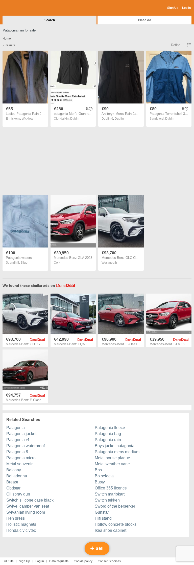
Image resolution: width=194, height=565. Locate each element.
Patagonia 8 (17, 452)
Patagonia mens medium (117, 452)
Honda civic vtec (21, 530)
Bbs (98, 470)
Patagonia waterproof (25, 446)
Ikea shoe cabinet (110, 530)
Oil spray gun (18, 494)
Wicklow (27, 118)
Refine (175, 45)
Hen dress (15, 518)
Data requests (58, 561)
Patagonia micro (21, 458)
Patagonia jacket (21, 434)
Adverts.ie (22, 8)
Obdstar (13, 488)
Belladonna (16, 476)
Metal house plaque (112, 458)
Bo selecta (104, 476)
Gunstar (102, 512)
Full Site (8, 561)
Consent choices (109, 561)
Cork (57, 262)
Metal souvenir (19, 464)
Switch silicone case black (30, 500)
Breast (12, 482)
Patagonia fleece (110, 428)
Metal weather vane (112, 464)
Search (49, 20)
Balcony (13, 470)
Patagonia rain (108, 440)
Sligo (24, 262)
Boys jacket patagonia (114, 446)
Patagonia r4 (17, 440)
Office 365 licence (111, 488)
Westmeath (109, 262)
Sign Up (172, 8)
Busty (100, 482)
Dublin (74, 118)
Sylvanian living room (25, 512)
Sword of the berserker (115, 506)
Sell (99, 548)
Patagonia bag (108, 434)
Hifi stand (103, 518)
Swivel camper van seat (27, 506)
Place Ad (144, 20)
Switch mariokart (110, 494)
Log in (39, 561)
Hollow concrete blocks (115, 524)
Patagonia (15, 428)
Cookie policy (83, 561)
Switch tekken (107, 500)
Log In (186, 8)
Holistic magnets (21, 524)
